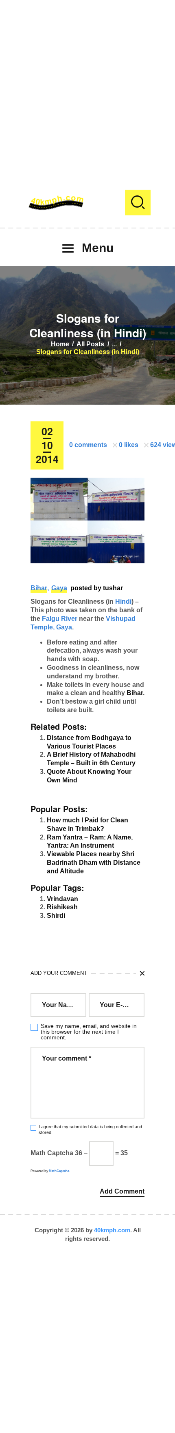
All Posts (90, 344)
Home (60, 344)
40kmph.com (112, 1230)
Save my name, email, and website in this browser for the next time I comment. (89, 1031)
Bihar (39, 588)
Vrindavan (62, 898)
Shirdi (56, 915)
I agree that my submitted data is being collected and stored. (90, 1129)
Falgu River (59, 618)
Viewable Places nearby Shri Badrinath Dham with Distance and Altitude (93, 862)
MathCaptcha (59, 1171)
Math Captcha (52, 1153)
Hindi (123, 601)
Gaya (59, 588)
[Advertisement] (87, 87)
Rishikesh (62, 907)
